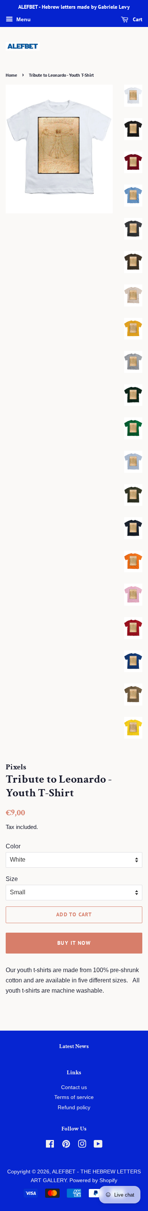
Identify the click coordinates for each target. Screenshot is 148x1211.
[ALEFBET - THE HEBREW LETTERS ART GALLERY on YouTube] (98, 1145)
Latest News (74, 1046)
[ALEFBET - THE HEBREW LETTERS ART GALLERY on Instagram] (82, 1145)
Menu (23, 19)
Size (12, 879)
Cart (136, 19)
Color (13, 846)
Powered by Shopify (93, 1180)
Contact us (74, 1087)
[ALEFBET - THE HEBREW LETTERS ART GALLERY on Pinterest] (66, 1145)
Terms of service (74, 1097)
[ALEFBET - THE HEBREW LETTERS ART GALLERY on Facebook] (50, 1145)
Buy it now (74, 942)
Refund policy (74, 1107)
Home (11, 75)
